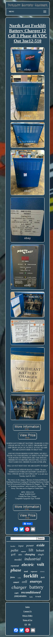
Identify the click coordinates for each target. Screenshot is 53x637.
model (18, 559)
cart (16, 593)
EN (26, 625)
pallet (14, 550)
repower (34, 571)
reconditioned (31, 592)
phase (16, 570)
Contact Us (27, 611)
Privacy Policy (27, 616)
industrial (32, 559)
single (41, 554)
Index (27, 607)
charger (19, 587)
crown (42, 572)
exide (41, 545)
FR (29, 625)
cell (24, 582)
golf (13, 554)
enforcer (23, 551)
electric (28, 564)
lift (31, 550)
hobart (40, 550)
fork (31, 597)
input (20, 545)
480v (20, 555)
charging (30, 554)
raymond (15, 566)
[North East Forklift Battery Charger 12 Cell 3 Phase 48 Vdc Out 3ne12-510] (27, 60)
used (26, 571)
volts (19, 578)
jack (43, 577)
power (30, 545)
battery (36, 587)
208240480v (20, 596)
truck (38, 597)
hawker (12, 546)
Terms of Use (27, 620)
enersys (36, 581)
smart (16, 582)
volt (40, 564)
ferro (12, 577)
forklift (31, 575)
